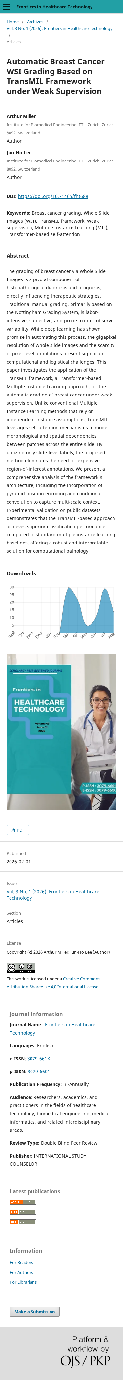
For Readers (21, 1262)
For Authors (21, 1272)
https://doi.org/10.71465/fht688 (53, 196)
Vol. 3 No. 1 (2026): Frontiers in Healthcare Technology (60, 28)
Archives (35, 22)
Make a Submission (34, 1312)
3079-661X (38, 1058)
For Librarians (23, 1282)
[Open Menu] (6, 6)
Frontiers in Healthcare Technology (54, 7)
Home (13, 22)
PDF (20, 830)
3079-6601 (39, 1071)
